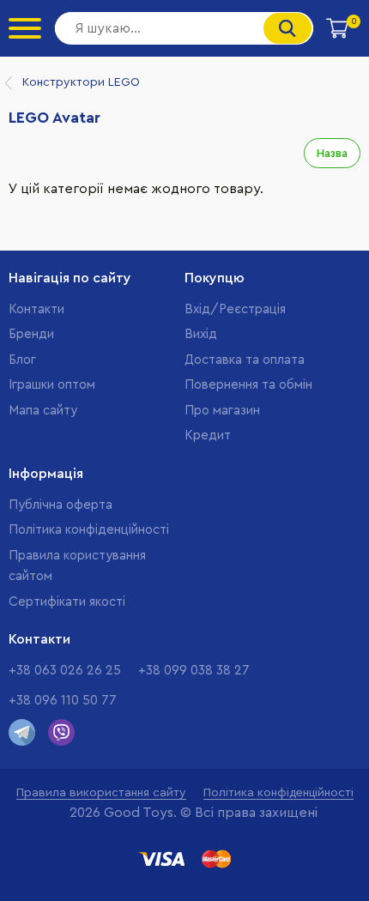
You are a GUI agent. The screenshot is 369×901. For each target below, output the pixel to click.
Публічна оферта (60, 505)
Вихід (200, 334)
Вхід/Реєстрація (235, 309)
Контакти (36, 309)
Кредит (207, 435)
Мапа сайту (43, 410)
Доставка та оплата (244, 360)
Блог (22, 360)
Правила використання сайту (101, 793)
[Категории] (25, 28)
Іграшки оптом (52, 384)
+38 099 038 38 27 (194, 670)
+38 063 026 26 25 (65, 670)
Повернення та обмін (248, 384)
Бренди (31, 334)
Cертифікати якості (67, 602)
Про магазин (222, 410)
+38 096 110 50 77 (63, 700)
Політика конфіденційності (89, 529)
